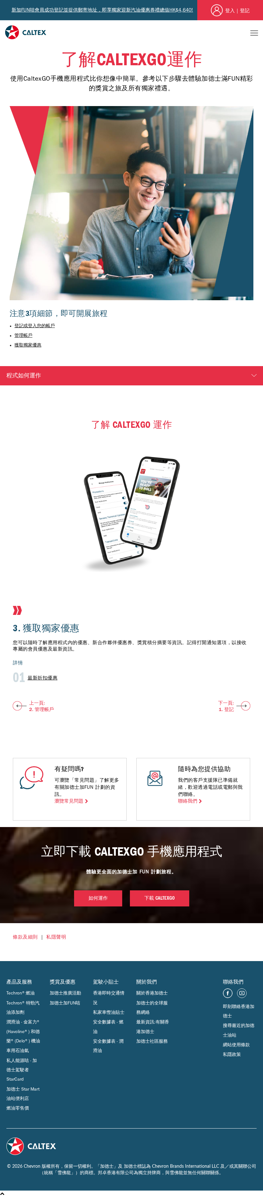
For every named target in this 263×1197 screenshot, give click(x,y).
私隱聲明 (56, 937)
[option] (131, 575)
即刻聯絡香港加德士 (238, 1011)
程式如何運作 (23, 376)
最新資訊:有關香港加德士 (152, 1026)
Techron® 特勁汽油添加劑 (22, 1007)
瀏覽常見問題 (69, 801)
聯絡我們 (187, 801)
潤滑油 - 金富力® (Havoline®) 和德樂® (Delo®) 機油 (23, 1031)
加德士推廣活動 (65, 993)
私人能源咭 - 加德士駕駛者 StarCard (21, 1070)
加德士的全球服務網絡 (152, 1007)
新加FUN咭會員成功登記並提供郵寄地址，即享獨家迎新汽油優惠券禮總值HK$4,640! (102, 10)
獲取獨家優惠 (27, 345)
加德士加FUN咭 (65, 1003)
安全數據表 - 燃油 (108, 1026)
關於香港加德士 (152, 993)
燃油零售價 (17, 1108)
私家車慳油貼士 (108, 1012)
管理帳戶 (23, 335)
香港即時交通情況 (108, 997)
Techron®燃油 (20, 993)
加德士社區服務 (152, 1041)
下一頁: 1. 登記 (226, 706)
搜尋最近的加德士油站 (238, 1030)
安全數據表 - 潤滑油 (108, 1046)
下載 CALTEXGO (159, 898)
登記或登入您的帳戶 (34, 326)
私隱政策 (232, 1054)
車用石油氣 (17, 1050)
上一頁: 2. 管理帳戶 (41, 706)
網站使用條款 (236, 1045)
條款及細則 (25, 937)
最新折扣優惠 (42, 678)
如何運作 (98, 898)
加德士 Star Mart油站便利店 (22, 1093)
